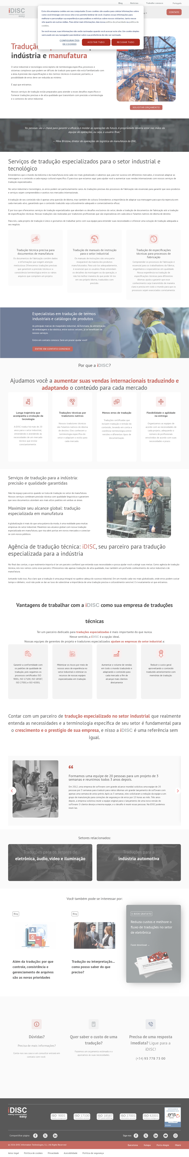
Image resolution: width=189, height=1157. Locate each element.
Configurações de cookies (69, 42)
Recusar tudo (126, 42)
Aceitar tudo (96, 42)
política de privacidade (116, 22)
